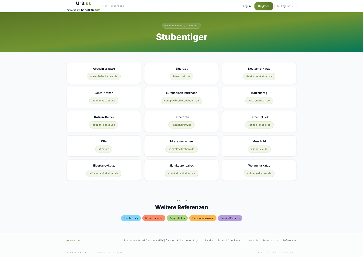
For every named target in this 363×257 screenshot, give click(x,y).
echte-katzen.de (103, 100)
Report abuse (270, 240)
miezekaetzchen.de (181, 149)
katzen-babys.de (103, 124)
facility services (230, 218)
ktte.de (104, 149)
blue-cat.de (181, 76)
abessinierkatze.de (103, 76)
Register (263, 6)
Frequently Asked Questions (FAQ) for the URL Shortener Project (162, 240)
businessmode (154, 218)
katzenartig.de (259, 100)
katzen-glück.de (259, 124)
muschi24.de (259, 149)
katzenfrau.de (181, 124)
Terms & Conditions (229, 240)
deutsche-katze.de (259, 76)
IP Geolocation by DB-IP (107, 252)
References (289, 240)
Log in (247, 6)
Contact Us (251, 240)
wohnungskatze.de (259, 173)
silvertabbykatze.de (103, 173)
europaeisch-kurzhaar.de (181, 100)
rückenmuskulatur (203, 218)
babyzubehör (177, 218)
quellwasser (131, 218)
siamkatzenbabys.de (181, 173)
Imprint (209, 240)
